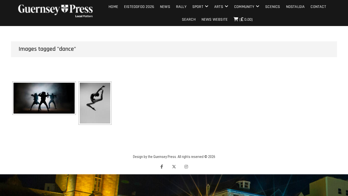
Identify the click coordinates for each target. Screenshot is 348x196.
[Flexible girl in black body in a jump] (95, 103)
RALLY (181, 6)
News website (215, 19)
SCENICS (272, 6)
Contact (318, 6)
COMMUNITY (244, 6)
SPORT (197, 6)
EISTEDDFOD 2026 (139, 6)
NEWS (165, 6)
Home (113, 6)
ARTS (218, 6)
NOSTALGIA (295, 6)
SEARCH (189, 19)
